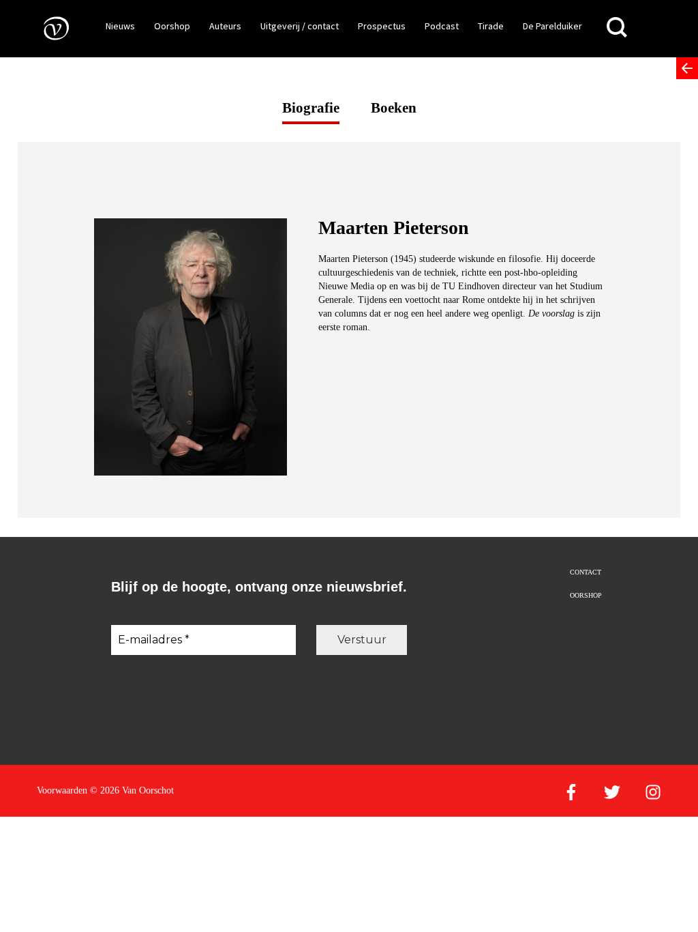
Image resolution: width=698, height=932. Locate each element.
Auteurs (225, 26)
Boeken (393, 108)
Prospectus (382, 26)
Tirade (491, 26)
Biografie (310, 108)
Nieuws (120, 26)
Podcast (442, 26)
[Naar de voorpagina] (46, 28)
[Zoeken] (617, 27)
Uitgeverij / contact (299, 26)
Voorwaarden (62, 790)
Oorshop (172, 26)
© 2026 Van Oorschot (132, 790)
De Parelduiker (552, 26)
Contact (585, 572)
